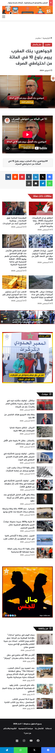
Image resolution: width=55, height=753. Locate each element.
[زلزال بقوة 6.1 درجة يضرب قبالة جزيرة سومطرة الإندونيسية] (45, 552)
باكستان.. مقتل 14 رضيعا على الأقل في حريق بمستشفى (19, 442)
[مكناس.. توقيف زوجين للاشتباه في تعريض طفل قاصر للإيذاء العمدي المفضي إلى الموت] (45, 457)
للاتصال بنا (39, 728)
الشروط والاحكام (9, 728)
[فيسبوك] (50, 177)
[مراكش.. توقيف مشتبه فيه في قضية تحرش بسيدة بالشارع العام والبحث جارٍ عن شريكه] (45, 404)
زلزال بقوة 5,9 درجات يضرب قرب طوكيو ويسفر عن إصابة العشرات (20, 469)
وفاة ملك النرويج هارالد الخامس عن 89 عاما (19, 416)
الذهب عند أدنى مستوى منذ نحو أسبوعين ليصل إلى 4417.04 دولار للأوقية (14, 294)
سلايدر (38, 38)
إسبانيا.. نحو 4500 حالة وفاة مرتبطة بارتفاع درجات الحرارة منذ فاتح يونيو (18, 510)
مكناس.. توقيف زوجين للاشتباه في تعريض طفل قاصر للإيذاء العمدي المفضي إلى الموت (19, 457)
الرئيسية (46, 38)
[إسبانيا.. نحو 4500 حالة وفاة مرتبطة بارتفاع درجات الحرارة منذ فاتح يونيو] (45, 512)
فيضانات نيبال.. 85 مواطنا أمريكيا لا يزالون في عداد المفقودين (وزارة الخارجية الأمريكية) (41, 296)
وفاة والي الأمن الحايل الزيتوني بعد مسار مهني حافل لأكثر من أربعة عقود (19, 498)
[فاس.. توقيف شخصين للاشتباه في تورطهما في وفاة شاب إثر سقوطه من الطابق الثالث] (45, 484)
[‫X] (43, 177)
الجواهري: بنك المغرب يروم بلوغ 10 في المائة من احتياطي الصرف (27, 162)
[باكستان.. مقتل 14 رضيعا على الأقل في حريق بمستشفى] (45, 444)
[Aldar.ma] (27, 10)
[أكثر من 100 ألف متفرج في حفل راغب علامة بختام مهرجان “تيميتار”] (45, 659)
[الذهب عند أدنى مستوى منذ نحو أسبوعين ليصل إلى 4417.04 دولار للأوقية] (14, 282)
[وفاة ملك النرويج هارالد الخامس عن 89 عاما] (45, 418)
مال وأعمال (36, 44)
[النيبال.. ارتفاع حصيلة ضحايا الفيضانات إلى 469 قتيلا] (45, 431)
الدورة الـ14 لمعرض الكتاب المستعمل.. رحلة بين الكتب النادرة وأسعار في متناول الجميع (19, 702)
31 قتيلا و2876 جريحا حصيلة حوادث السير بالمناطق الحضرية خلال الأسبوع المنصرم (18, 525)
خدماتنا (48, 728)
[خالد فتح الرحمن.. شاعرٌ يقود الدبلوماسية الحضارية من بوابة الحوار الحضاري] (45, 689)
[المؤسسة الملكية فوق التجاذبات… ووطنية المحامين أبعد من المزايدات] (14, 208)
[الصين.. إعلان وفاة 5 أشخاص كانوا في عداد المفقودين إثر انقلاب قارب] (45, 539)
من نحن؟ (27, 733)
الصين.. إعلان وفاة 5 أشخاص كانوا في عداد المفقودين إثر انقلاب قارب (18, 537)
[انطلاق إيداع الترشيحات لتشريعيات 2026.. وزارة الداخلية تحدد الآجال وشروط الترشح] (41, 208)
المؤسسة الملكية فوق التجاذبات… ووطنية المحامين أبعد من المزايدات (14, 220)
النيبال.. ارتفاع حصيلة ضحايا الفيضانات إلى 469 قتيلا (22, 429)
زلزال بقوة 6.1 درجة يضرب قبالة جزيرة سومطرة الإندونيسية (20, 550)
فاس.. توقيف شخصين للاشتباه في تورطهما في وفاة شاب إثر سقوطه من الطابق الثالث (19, 484)
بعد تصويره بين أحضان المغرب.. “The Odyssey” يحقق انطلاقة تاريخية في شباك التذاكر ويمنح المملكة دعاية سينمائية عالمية (20, 673)
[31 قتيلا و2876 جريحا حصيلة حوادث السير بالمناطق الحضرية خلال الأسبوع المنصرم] (45, 525)
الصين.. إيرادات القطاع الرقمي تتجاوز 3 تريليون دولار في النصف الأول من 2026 (42, 255)
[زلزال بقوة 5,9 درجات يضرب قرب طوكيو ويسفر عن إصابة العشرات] (45, 471)
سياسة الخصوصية (25, 728)
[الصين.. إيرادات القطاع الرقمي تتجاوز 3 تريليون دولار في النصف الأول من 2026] (41, 241)
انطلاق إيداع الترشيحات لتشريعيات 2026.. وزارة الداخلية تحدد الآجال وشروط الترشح (42, 222)
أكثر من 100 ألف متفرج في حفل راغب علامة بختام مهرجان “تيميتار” (19, 657)
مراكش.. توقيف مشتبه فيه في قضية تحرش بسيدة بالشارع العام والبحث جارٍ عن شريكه (20, 403)
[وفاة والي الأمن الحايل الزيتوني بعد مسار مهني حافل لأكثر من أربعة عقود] (45, 498)
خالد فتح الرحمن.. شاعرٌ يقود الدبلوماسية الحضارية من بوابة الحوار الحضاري (18, 688)
